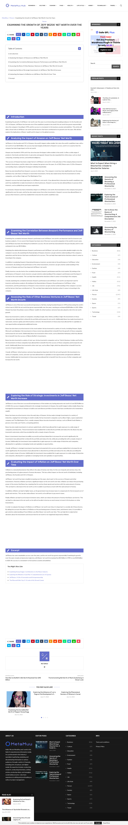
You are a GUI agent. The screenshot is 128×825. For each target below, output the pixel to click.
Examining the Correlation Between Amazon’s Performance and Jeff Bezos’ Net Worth (38, 62)
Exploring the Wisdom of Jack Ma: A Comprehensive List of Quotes (30, 574)
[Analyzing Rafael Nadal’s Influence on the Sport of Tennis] (6, 802)
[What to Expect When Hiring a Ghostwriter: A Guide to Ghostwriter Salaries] (105, 151)
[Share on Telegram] (69, 34)
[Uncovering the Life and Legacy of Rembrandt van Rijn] (6, 820)
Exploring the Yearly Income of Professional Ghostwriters (111, 198)
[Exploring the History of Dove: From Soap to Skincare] (96, 123)
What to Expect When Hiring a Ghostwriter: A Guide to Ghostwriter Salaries (104, 165)
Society (106, 299)
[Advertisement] (45, 98)
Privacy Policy (100, 746)
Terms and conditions (102, 742)
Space (106, 303)
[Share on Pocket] (78, 34)
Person (106, 294)
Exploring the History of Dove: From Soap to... (111, 121)
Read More (106, 823)
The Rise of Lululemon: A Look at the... (111, 99)
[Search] (121, 6)
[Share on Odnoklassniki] (50, 34)
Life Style (80, 5)
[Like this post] (19, 34)
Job (106, 286)
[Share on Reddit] (55, 34)
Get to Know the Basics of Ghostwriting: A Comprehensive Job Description (112, 214)
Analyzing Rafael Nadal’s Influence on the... (22, 800)
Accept (98, 823)
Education (106, 259)
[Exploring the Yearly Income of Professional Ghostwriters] (97, 198)
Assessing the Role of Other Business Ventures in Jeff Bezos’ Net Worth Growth (36, 66)
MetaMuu (44, 664)
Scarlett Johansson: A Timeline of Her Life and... (105, 89)
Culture (42, 5)
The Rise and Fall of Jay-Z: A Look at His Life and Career (26, 580)
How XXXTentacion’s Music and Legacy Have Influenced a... (110, 110)
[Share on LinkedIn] (37, 34)
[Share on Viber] (14, 38)
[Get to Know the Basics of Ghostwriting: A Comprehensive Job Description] (97, 213)
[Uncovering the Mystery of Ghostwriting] (97, 230)
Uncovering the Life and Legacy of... (21, 819)
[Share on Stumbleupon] (60, 34)
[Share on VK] (46, 34)
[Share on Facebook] (23, 34)
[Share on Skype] (9, 38)
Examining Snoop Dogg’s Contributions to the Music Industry (28, 572)
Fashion (52, 5)
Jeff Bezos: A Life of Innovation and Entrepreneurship (26, 577)
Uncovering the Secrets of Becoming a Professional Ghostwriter (111, 181)
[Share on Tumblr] (41, 34)
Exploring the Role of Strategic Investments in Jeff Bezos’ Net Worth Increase (35, 70)
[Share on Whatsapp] (64, 34)
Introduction (14, 54)
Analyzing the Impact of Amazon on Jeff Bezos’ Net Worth (29, 58)
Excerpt (12, 78)
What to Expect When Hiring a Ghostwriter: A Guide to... (54, 745)
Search (93, 63)
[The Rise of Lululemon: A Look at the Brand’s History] (96, 100)
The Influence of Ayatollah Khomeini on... (16, 809)
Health (69, 5)
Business (31, 5)
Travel (112, 5)
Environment (106, 264)
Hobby (90, 5)
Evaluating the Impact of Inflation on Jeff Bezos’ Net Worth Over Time (33, 74)
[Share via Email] (18, 38)
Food (61, 5)
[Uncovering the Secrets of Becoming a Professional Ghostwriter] (97, 180)
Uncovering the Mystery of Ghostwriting (111, 229)
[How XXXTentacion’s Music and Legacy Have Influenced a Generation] (96, 111)
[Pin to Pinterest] (32, 34)
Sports (106, 307)
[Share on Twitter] (28, 34)
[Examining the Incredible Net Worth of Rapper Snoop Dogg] (19, 699)
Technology (101, 5)
